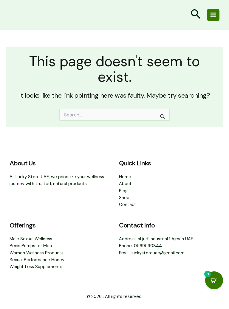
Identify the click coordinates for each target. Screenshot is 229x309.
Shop (124, 198)
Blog (123, 191)
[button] (196, 14)
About (125, 184)
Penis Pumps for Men (31, 246)
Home (125, 177)
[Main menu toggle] (213, 15)
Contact (127, 204)
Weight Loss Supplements (36, 267)
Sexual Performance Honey (37, 260)
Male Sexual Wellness (31, 239)
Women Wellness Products (37, 253)
